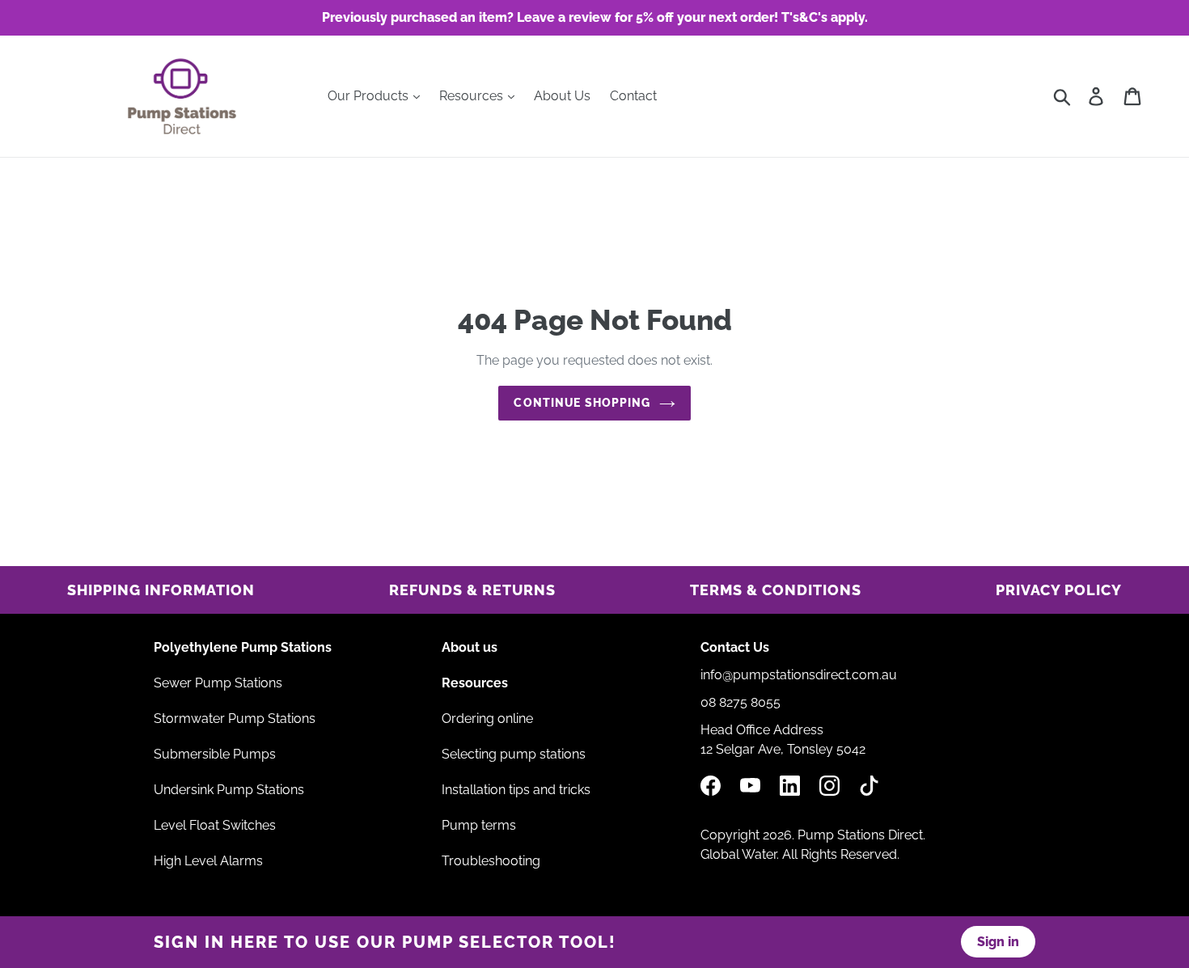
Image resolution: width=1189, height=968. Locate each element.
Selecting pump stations (514, 754)
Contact (633, 96)
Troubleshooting (491, 861)
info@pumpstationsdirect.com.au (798, 675)
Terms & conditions (775, 589)
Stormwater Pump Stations (234, 718)
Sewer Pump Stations (218, 683)
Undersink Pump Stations (229, 789)
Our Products (370, 96)
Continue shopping (582, 402)
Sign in (998, 941)
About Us (562, 96)
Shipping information (161, 589)
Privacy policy (1059, 589)
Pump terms (479, 825)
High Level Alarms (208, 861)
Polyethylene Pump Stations (243, 647)
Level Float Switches (215, 825)
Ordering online (487, 718)
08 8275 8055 (740, 702)
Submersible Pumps (215, 754)
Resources (472, 96)
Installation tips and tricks (516, 789)
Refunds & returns (472, 589)
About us (469, 647)
